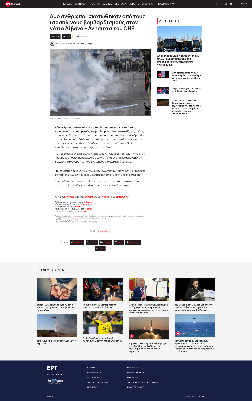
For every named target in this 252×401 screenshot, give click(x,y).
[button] (87, 4)
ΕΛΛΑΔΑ (67, 3)
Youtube (88, 209)
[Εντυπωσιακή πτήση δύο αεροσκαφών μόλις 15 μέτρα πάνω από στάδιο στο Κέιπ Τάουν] (163, 74)
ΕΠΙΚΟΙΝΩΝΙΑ (132, 377)
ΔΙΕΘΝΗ (66, 36)
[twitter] (226, 4)
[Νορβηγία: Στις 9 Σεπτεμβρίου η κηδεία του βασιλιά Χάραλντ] (103, 289)
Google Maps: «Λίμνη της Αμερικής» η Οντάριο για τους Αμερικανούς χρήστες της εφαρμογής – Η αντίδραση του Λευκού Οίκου (149, 308)
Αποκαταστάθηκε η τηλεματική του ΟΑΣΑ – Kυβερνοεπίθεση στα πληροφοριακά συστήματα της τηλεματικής (178, 60)
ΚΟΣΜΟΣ (107, 3)
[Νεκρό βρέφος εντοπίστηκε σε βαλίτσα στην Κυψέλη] (163, 90)
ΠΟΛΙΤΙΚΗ (95, 3)
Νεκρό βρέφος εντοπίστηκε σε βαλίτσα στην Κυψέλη (186, 90)
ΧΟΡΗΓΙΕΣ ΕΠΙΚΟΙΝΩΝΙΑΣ (97, 382)
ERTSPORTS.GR (146, 3)
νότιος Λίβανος (104, 231)
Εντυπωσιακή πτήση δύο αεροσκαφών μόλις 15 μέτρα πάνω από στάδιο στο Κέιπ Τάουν (186, 76)
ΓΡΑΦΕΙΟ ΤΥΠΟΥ (94, 372)
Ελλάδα (88, 196)
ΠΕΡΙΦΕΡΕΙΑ (80, 3)
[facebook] (221, 4)
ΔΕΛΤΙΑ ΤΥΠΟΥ (93, 377)
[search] (216, 4)
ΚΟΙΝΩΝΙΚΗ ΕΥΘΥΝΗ (135, 372)
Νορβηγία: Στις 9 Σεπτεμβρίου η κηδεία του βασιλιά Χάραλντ (99, 306)
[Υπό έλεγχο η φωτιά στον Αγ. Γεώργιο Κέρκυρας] (57, 325)
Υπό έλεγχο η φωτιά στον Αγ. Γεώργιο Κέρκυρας (56, 342)
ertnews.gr (77, 218)
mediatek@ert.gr (54, 374)
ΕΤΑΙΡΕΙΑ (91, 367)
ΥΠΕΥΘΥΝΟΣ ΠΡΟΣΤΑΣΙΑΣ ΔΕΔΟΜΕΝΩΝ (144, 382)
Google (88, 202)
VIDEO (132, 3)
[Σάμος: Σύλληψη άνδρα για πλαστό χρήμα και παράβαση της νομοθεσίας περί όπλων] (57, 289)
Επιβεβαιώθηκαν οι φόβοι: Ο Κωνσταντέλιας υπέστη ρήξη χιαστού (102, 339)
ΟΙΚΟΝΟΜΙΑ (120, 3)
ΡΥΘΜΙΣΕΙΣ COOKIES (135, 387)
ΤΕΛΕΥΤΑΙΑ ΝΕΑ (51, 270)
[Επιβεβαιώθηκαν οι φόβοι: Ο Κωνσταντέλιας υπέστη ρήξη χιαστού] (103, 322)
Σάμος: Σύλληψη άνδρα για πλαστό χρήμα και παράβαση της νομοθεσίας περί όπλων (56, 307)
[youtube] (231, 4)
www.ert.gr (52, 396)
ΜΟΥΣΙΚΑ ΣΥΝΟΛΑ (135, 367)
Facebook (84, 204)
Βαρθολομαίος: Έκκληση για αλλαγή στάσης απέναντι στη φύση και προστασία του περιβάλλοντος (193, 307)
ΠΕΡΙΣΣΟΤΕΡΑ (164, 3)
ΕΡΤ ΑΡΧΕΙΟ (92, 387)
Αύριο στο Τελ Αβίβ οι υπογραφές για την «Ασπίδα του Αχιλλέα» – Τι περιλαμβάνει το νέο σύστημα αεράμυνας (148, 347)
